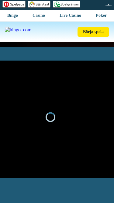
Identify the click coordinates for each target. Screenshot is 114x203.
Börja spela (93, 32)
